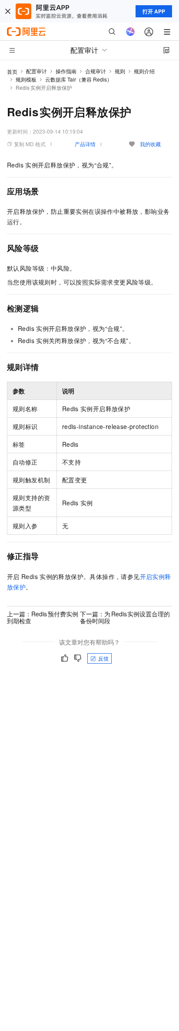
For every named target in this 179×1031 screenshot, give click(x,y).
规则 (120, 71)
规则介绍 (144, 71)
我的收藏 (150, 143)
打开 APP (154, 11)
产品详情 (85, 143)
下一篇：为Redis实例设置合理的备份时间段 (125, 617)
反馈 (103, 658)
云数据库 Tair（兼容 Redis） (78, 79)
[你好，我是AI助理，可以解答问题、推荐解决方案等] (130, 32)
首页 (12, 71)
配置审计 (36, 71)
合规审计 (95, 71)
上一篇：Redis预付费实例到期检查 (42, 617)
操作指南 (66, 71)
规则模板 (26, 79)
